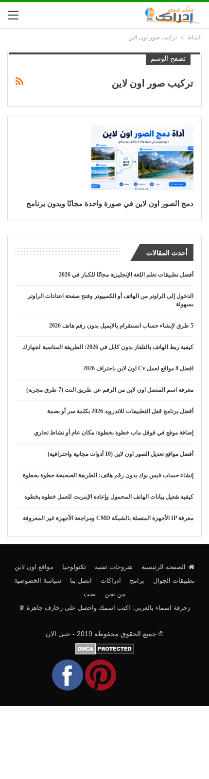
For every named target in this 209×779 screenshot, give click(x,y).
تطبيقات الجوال (174, 580)
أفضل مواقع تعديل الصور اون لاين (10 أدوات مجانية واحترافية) (120, 453)
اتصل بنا (81, 580)
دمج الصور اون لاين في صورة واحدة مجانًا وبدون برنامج (109, 204)
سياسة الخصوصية (37, 580)
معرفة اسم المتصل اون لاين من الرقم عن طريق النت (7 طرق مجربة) (109, 389)
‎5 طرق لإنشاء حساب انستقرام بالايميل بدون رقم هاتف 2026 (121, 325)
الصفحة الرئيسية (163, 567)
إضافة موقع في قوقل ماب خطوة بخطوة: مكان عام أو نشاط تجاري (113, 432)
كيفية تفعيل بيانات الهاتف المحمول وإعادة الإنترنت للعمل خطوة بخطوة (108, 496)
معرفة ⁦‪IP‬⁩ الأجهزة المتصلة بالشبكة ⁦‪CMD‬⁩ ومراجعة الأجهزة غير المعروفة (108, 518)
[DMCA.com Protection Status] (104, 648)
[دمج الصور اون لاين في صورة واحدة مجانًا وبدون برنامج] (142, 157)
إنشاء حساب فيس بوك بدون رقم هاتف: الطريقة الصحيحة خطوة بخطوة (108, 475)
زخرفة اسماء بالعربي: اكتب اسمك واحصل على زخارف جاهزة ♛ (104, 607)
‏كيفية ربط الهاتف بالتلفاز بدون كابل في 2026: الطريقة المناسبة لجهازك (107, 347)
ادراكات (111, 580)
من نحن (114, 594)
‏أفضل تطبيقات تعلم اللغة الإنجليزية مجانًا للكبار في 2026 (126, 274)
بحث (90, 594)
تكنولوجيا (74, 567)
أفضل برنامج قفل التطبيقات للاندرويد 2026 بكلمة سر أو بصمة (120, 411)
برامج (137, 580)
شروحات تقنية (114, 567)
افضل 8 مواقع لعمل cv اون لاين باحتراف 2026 (138, 368)
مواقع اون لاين (34, 567)
